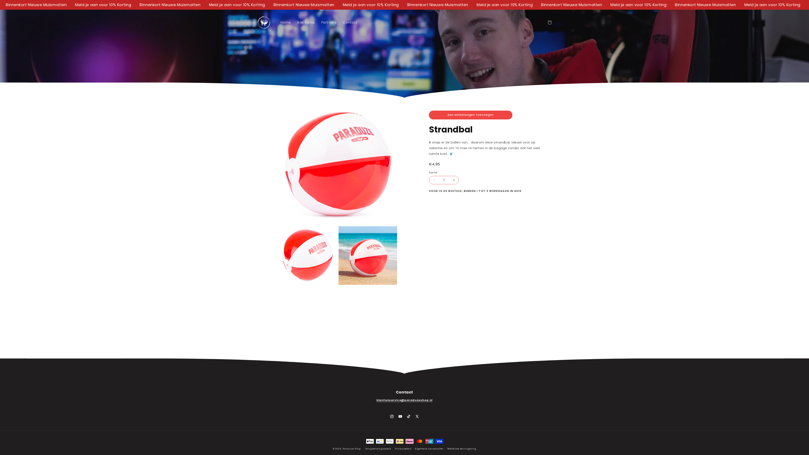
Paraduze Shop (352, 448)
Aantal (433, 172)
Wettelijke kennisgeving (461, 448)
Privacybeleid (403, 448)
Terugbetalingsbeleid (378, 448)
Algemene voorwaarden (429, 448)
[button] (549, 22)
